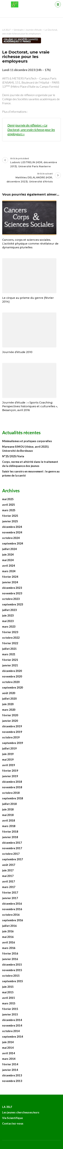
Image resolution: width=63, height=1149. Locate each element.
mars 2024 (8, 571)
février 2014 (10, 1064)
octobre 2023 (11, 598)
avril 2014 (8, 1053)
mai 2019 (7, 759)
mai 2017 (7, 875)
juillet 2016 (9, 925)
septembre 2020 (12, 687)
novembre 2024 (12, 532)
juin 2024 (8, 554)
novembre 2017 (12, 848)
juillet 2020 (9, 698)
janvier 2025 (10, 521)
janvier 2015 (10, 1014)
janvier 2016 (10, 959)
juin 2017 (8, 870)
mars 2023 (8, 626)
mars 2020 (8, 709)
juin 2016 (8, 931)
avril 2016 (8, 942)
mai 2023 (7, 621)
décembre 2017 (12, 842)
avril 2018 (8, 820)
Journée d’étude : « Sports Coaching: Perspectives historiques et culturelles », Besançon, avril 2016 (30, 406)
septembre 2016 (12, 920)
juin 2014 (8, 1042)
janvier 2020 (10, 720)
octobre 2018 (11, 792)
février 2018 (10, 831)
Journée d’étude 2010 (17, 352)
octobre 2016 (11, 914)
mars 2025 (8, 510)
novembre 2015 (12, 970)
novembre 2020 (12, 676)
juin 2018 (8, 809)
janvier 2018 (10, 837)
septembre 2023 (12, 604)
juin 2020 (8, 704)
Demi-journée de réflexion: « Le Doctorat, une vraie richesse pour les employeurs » (31, 129)
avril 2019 (8, 765)
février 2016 (10, 953)
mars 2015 (8, 1003)
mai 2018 (7, 815)
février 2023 (10, 632)
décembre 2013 (12, 1075)
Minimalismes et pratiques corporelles (27, 441)
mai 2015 (7, 992)
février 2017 (10, 892)
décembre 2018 (12, 781)
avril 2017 (8, 881)
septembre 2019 (12, 743)
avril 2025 (8, 504)
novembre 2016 (12, 909)
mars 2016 (8, 948)
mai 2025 (7, 499)
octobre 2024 (11, 538)
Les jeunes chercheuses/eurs (20, 1112)
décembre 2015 (12, 964)
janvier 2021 (10, 665)
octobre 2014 (11, 1031)
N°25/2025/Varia (13, 456)
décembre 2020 (12, 670)
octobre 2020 (11, 682)
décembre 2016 (12, 903)
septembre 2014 (12, 1036)
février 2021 (10, 659)
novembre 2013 (12, 1081)
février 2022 (10, 643)
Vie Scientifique (12, 1118)
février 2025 (10, 515)
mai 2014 (7, 1047)
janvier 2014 (10, 1069)
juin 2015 (8, 986)
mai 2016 (7, 936)
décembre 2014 (12, 1020)
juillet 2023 (9, 610)
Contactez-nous (12, 1123)
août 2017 (8, 864)
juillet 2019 (9, 748)
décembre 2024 (12, 526)
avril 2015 (8, 997)
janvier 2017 (10, 898)
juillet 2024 (9, 549)
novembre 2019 (12, 731)
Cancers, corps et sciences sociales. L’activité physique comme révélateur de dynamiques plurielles (30, 243)
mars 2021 (8, 654)
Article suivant (30, 177)
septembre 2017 (12, 859)
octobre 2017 (11, 853)
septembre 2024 (12, 543)
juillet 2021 (9, 648)
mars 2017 (8, 887)
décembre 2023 (12, 587)
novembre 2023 (12, 593)
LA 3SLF (7, 1106)
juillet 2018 (9, 803)
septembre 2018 (12, 798)
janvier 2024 (10, 582)
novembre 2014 (12, 1025)
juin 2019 (8, 754)
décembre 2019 (12, 726)
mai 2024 (7, 560)
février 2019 (10, 770)
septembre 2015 (12, 981)
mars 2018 (8, 826)
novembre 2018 (12, 787)
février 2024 (10, 576)
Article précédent (33, 162)
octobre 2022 (11, 637)
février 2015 (10, 1008)
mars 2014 (8, 1058)
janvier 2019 (10, 776)
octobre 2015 (11, 975)
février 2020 (10, 715)
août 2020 (8, 693)
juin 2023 (8, 615)
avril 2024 (8, 565)
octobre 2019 (11, 737)
